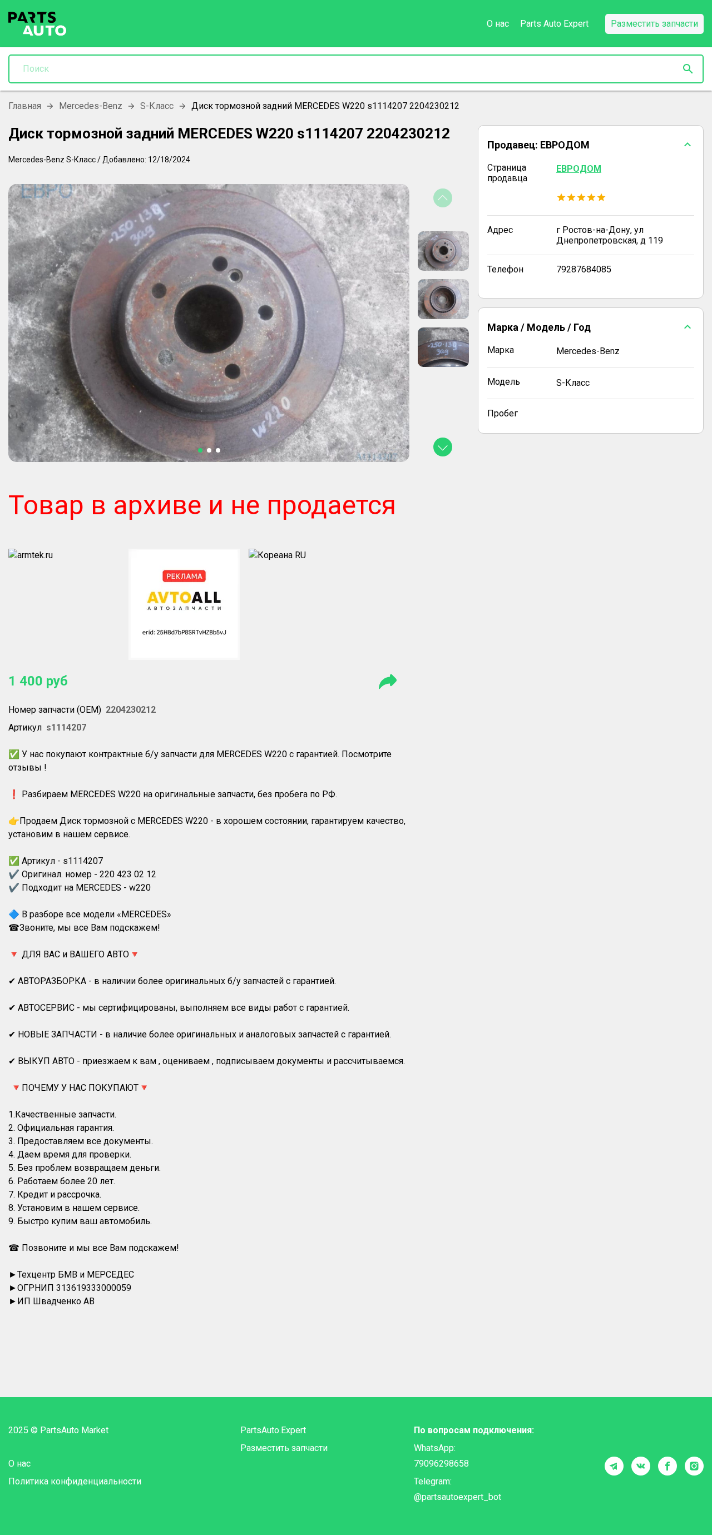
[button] (590, 144)
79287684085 (583, 269)
